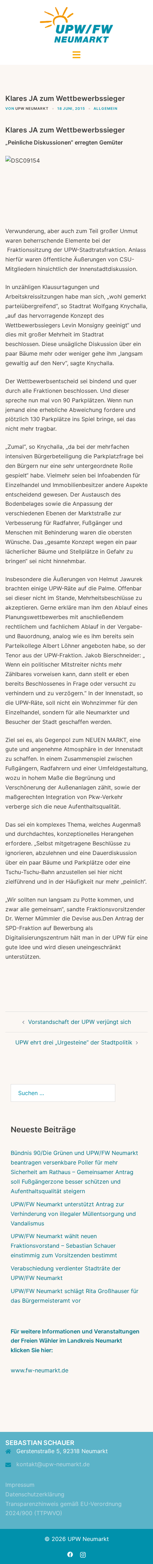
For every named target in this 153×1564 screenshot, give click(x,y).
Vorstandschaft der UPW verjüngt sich (79, 1021)
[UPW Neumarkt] (77, 24)
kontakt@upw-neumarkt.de (53, 1464)
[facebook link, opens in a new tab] (70, 1553)
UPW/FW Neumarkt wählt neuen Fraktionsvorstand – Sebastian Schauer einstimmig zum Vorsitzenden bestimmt (64, 1245)
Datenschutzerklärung (34, 1494)
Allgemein (105, 108)
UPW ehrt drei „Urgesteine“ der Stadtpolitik (73, 1042)
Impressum (20, 1484)
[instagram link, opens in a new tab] (83, 1553)
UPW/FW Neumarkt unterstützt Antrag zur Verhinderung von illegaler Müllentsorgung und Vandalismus (73, 1214)
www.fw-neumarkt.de (39, 1370)
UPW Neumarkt (32, 108)
